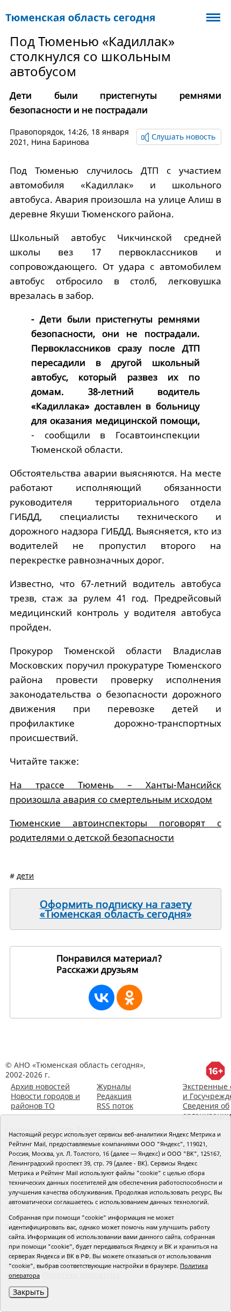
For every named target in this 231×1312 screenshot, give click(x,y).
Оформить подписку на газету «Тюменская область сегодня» (116, 909)
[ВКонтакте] (101, 997)
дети (25, 875)
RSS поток (115, 1106)
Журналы (114, 1086)
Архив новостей (40, 1086)
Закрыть (28, 1292)
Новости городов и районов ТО (45, 1101)
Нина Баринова (60, 142)
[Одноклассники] (129, 997)
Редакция (114, 1096)
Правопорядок (36, 132)
